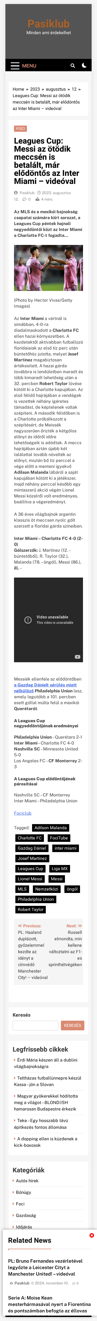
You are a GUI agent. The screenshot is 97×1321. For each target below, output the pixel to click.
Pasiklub (48, 24)
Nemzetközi (46, 889)
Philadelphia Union (36, 899)
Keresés (21, 1015)
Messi (57, 879)
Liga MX (60, 869)
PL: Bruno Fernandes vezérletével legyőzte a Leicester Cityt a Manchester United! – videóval (45, 1267)
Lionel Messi (30, 879)
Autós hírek (27, 1180)
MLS (22, 889)
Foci (20, 128)
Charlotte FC (29, 838)
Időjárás (24, 1227)
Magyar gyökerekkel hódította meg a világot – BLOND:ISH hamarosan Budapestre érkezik (46, 1103)
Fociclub (23, 813)
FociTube (59, 838)
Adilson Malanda (50, 828)
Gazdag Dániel (32, 848)
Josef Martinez (32, 858)
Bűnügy (23, 1192)
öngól (72, 889)
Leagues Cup (30, 869)
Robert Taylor (30, 909)
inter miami (66, 848)
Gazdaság (26, 1215)
